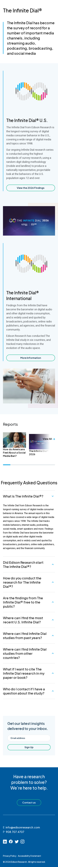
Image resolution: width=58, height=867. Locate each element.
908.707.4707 (15, 832)
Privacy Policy (9, 855)
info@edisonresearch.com (23, 827)
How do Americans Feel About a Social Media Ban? (14, 452)
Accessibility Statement (29, 855)
